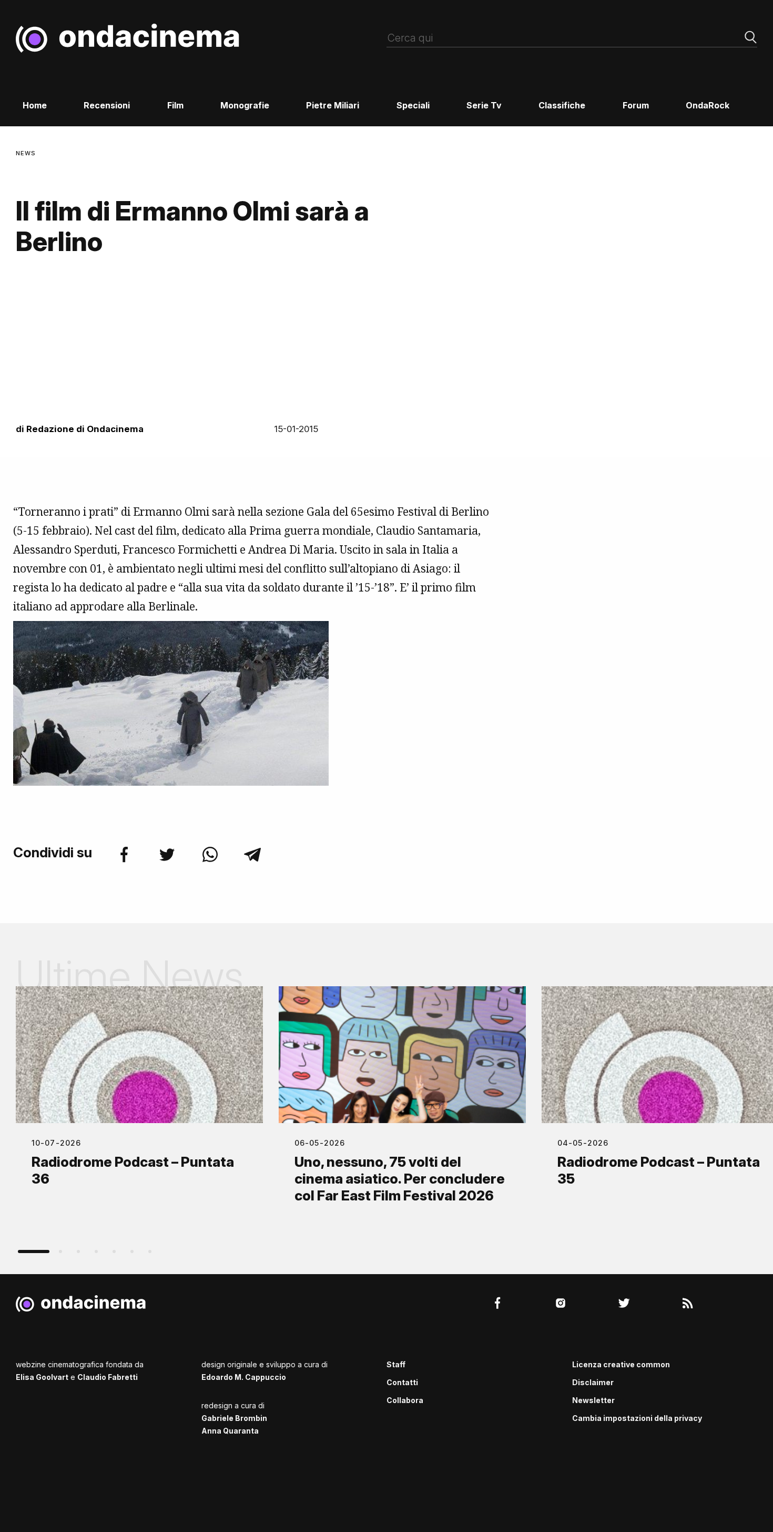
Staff (396, 1364)
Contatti (402, 1382)
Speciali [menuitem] (413, 105)
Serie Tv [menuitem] (484, 105)
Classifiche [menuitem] (561, 105)
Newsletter (593, 1400)
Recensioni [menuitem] (107, 105)
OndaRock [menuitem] (707, 105)
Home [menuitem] (35, 105)
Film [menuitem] (175, 105)
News (26, 153)
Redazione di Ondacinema (85, 429)
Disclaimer (593, 1382)
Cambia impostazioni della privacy (637, 1418)
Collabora (405, 1400)
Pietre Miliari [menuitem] (332, 105)
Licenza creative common (621, 1364)
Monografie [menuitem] (244, 105)
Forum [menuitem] (636, 105)
